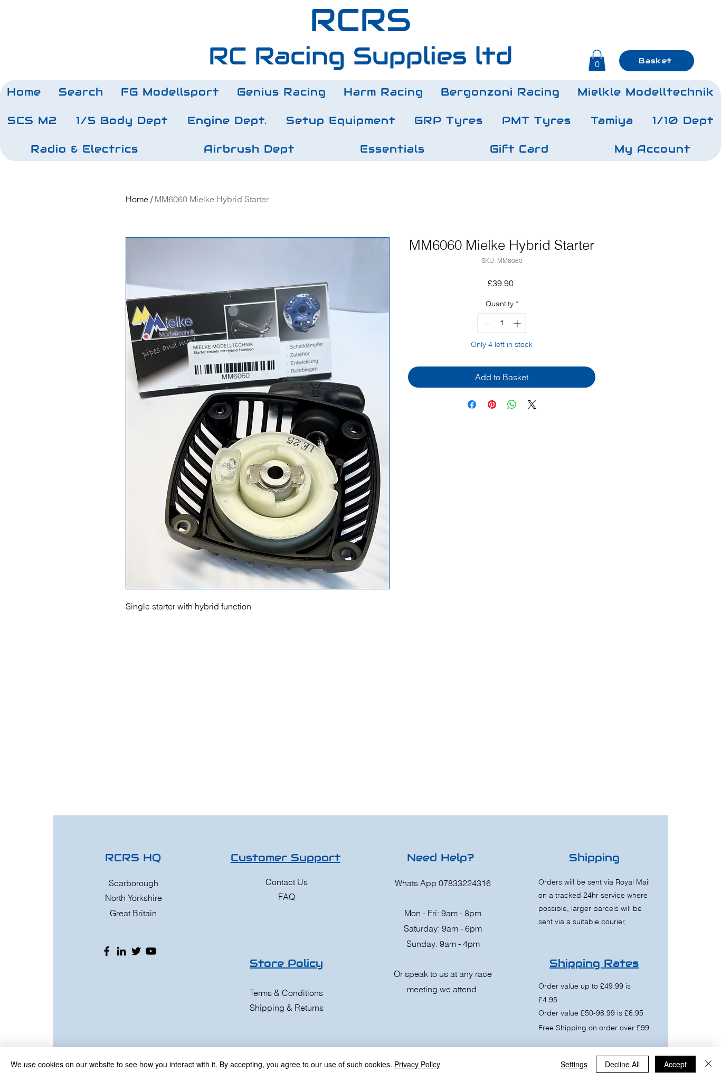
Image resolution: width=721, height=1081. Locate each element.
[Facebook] (106, 951)
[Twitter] (136, 951)
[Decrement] (485, 323)
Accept (675, 1064)
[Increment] (518, 323)
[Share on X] (532, 404)
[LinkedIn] (121, 951)
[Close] (708, 1064)
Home (137, 199)
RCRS (360, 20)
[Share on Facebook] (472, 404)
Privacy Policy (417, 1064)
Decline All (622, 1064)
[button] (170, 92)
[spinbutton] (501, 323)
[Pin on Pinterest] (492, 404)
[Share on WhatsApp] (512, 404)
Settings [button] (574, 1064)
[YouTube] (151, 951)
